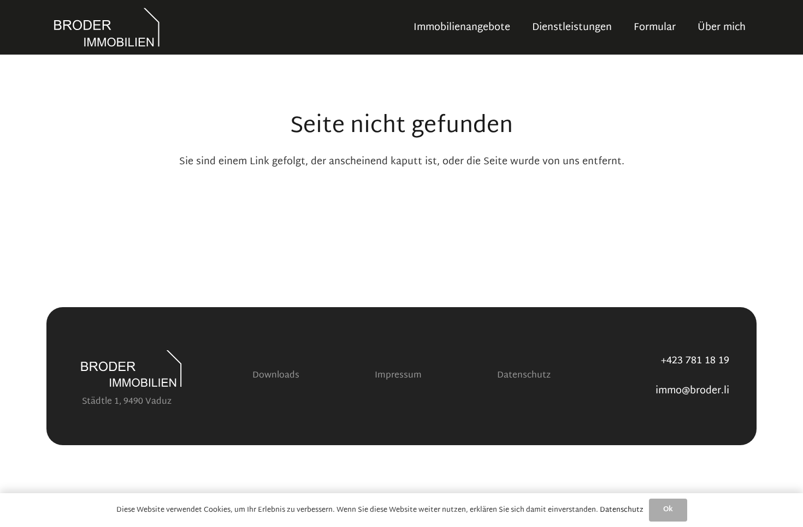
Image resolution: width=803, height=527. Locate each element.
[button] (620, 27)
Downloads (275, 376)
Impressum (398, 376)
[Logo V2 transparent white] (106, 27)
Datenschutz (524, 376)
